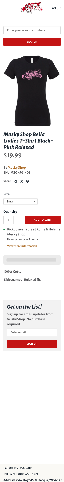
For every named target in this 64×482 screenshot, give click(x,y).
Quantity (10, 212)
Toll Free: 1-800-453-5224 (21, 474)
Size (6, 194)
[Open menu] (7, 8)
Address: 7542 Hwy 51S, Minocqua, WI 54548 (32, 480)
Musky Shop (17, 167)
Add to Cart (43, 219)
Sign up (32, 343)
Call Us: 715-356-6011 (17, 468)
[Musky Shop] (32, 8)
